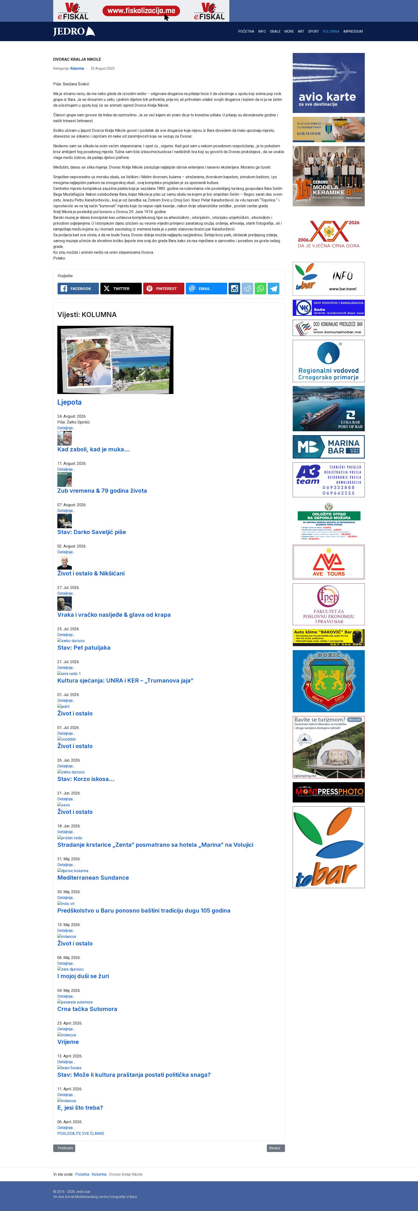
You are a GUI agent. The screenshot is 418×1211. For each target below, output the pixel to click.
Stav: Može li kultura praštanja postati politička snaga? (134, 1074)
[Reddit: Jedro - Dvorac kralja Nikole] (247, 288)
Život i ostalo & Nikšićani (91, 573)
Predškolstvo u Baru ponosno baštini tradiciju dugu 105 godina (144, 910)
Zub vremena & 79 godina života (102, 490)
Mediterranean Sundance (93, 877)
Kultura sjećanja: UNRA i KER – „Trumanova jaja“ (125, 680)
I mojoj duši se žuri (83, 976)
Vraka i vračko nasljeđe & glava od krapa (114, 614)
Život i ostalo (75, 713)
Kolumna (77, 68)
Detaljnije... (66, 428)
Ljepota (69, 402)
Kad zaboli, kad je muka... (93, 449)
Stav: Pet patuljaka (84, 647)
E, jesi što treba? (80, 1107)
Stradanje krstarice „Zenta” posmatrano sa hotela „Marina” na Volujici (155, 844)
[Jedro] (74, 31)
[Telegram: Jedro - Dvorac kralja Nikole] (273, 288)
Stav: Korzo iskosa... (86, 778)
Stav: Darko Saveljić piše (91, 531)
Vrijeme (68, 1041)
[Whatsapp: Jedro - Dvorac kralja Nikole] (260, 288)
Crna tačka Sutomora (87, 1008)
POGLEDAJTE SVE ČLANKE (80, 1133)
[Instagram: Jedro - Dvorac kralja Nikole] (234, 288)
